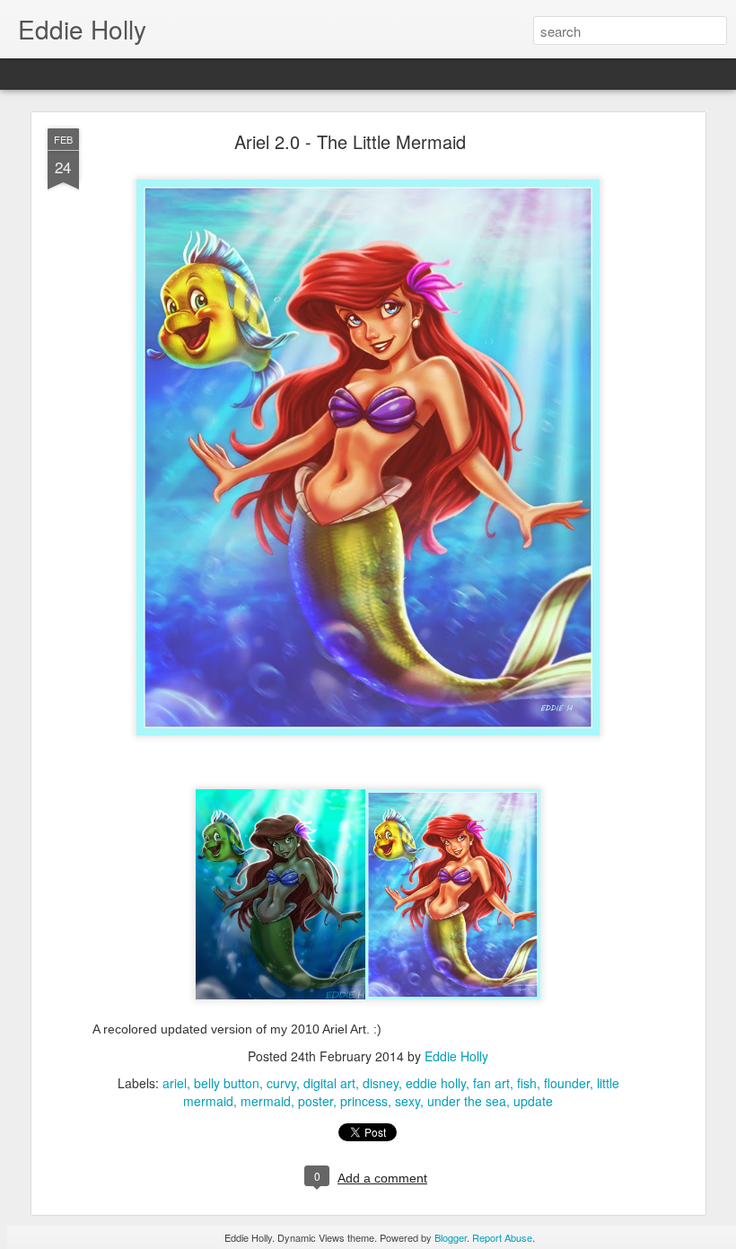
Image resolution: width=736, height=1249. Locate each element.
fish (527, 1083)
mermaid (266, 1101)
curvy (281, 1083)
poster (315, 1101)
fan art (491, 1083)
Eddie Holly (456, 1056)
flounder (567, 1083)
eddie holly (436, 1083)
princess (364, 1101)
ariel (174, 1083)
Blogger (450, 1237)
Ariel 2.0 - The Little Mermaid (350, 141)
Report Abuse (502, 1237)
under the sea (466, 1101)
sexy (407, 1101)
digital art (329, 1083)
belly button (226, 1083)
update (533, 1101)
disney (381, 1083)
